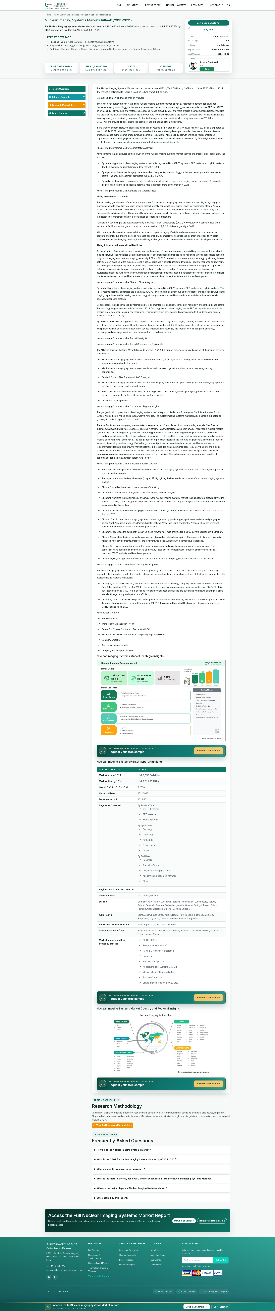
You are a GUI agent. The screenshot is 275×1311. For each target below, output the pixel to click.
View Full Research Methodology (114, 1125)
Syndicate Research (128, 1250)
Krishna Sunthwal (209, 62)
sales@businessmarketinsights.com (66, 1270)
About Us (155, 1250)
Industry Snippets (127, 1265)
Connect (208, 69)
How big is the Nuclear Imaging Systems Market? (124, 1149)
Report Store (59, 15)
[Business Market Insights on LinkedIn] (55, 1277)
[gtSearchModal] (228, 5)
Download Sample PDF (209, 23)
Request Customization (212, 1220)
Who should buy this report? (112, 1198)
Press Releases (126, 1260)
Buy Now (208, 29)
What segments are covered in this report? (121, 1169)
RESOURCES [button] (197, 5)
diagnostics (176, 181)
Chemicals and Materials (99, 1263)
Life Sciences (73, 15)
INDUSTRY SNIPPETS (176, 5)
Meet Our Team (158, 1255)
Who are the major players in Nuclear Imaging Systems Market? (132, 1188)
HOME (118, 5)
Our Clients (156, 1260)
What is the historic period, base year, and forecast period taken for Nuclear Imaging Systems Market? (154, 1178)
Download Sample (184, 1220)
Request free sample (208, 750)
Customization (221, 1307)
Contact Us (156, 1265)
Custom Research (127, 1255)
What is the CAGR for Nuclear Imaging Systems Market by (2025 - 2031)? (137, 1159)
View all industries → (98, 1276)
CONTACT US (216, 5)
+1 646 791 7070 (57, 1266)
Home (48, 15)
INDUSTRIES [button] (132, 5)
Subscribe (221, 1260)
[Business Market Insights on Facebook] (48, 1277)
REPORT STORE (153, 5)
